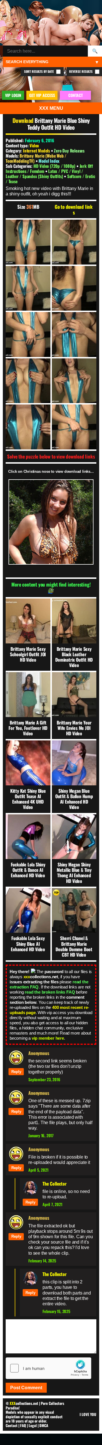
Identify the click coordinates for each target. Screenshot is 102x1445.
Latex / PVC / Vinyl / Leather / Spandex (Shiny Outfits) (44, 173)
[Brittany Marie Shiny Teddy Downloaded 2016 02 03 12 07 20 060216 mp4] (28, 242)
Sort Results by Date (39, 71)
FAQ (23, 1425)
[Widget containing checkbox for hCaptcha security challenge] (48, 1368)
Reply (16, 1072)
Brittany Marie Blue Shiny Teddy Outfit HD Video (58, 123)
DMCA (43, 1425)
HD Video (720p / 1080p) (54, 166)
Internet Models (36, 150)
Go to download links (74, 210)
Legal (33, 1425)
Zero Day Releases (69, 150)
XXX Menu (51, 108)
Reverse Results (81, 71)
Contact (12, 1425)
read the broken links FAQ (50, 992)
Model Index (49, 161)
